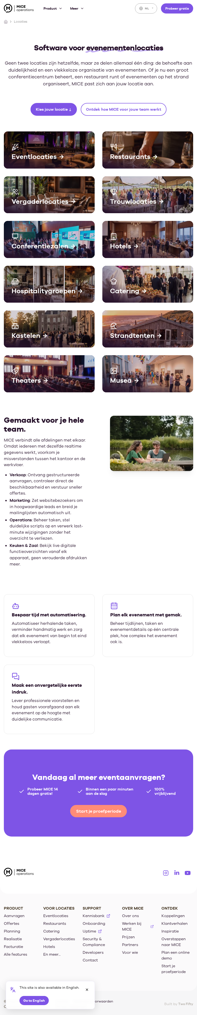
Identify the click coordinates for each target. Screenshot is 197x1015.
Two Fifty (185, 1004)
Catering (51, 931)
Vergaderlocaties (59, 939)
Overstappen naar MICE (173, 941)
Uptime (89, 931)
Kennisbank (94, 916)
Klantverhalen (174, 923)
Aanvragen (14, 916)
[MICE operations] (19, 9)
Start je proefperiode (98, 811)
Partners (130, 944)
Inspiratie (170, 931)
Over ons (130, 916)
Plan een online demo (175, 955)
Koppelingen (173, 916)
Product (50, 8)
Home (6, 22)
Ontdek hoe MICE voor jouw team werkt (123, 109)
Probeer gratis (177, 8)
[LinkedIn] (176, 873)
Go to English (34, 1000)
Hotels (49, 946)
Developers (93, 952)
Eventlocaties (55, 916)
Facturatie (13, 946)
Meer (74, 8)
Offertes (11, 923)
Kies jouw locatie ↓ (54, 109)
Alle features (15, 954)
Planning (12, 931)
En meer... (52, 954)
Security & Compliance (94, 941)
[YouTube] (187, 873)
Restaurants (54, 923)
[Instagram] (165, 873)
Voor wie (130, 952)
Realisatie (13, 939)
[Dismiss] (87, 990)
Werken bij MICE (132, 926)
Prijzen (128, 937)
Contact (90, 960)
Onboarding (94, 923)
